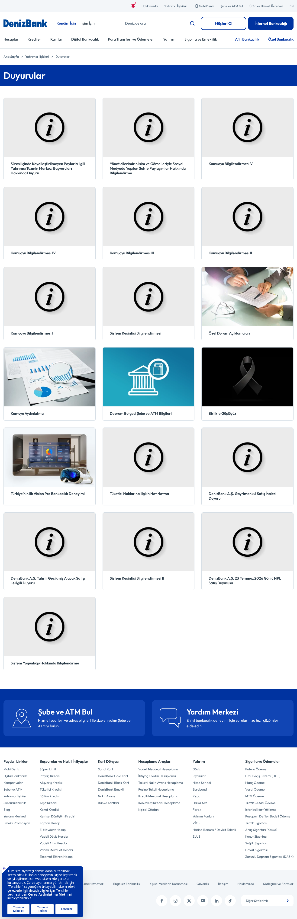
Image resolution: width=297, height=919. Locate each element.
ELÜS (196, 836)
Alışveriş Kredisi (51, 783)
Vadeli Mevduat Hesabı (56, 850)
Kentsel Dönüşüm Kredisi (57, 816)
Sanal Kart (105, 769)
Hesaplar (11, 39)
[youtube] (202, 900)
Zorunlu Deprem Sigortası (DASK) (269, 857)
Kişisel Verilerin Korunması (168, 884)
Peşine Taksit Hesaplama (156, 789)
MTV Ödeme (254, 796)
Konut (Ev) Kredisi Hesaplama (159, 803)
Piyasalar (199, 776)
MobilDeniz (206, 6)
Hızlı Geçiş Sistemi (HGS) (262, 776)
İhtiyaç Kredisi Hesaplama (157, 776)
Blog (6, 809)
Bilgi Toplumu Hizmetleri (87, 884)
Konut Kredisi (49, 809)
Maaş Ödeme (255, 783)
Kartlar (56, 39)
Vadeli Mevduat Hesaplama (158, 769)
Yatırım (169, 39)
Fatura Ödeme (256, 769)
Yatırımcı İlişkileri (175, 6)
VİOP (196, 823)
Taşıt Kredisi (48, 803)
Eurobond (200, 789)
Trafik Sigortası (256, 823)
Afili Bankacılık (247, 39)
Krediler (34, 39)
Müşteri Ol (223, 23)
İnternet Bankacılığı (271, 23)
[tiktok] (230, 900)
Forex (197, 809)
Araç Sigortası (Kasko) (261, 830)
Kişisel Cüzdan (148, 809)
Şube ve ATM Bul (231, 6)
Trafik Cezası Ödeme (260, 803)
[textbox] (267, 900)
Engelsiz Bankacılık (126, 884)
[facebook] (161, 900)
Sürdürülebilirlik (14, 803)
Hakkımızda (150, 6)
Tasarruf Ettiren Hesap (56, 857)
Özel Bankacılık (281, 39)
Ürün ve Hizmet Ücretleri (266, 6)
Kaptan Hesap (50, 823)
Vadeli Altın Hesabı (53, 843)
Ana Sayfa (11, 56)
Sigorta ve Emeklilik (200, 39)
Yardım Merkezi (14, 816)
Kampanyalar (13, 783)
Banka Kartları (108, 803)
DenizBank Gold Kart (113, 776)
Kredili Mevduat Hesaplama (158, 796)
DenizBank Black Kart (113, 783)
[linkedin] (216, 900)
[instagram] (175, 900)
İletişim (223, 884)
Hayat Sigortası (256, 850)
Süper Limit (48, 769)
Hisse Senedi (202, 783)
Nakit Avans (106, 796)
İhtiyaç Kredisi (50, 776)
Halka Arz (200, 803)
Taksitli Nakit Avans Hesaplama (160, 783)
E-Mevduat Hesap (53, 830)
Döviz (196, 769)
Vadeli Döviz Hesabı (54, 836)
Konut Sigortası (256, 836)
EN (292, 6)
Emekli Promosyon (16, 823)
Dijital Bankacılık (85, 39)
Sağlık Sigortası (256, 843)
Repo (196, 796)
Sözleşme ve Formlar (278, 884)
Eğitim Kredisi (49, 796)
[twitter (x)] (189, 900)
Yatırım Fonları (203, 816)
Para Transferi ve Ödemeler (131, 39)
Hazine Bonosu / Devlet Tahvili (214, 830)
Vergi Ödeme (255, 789)
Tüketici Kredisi (50, 789)
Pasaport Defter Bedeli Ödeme (268, 816)
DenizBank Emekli (111, 789)
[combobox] (267, 900)
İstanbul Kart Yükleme (261, 809)
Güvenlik (203, 884)
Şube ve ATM (13, 789)
